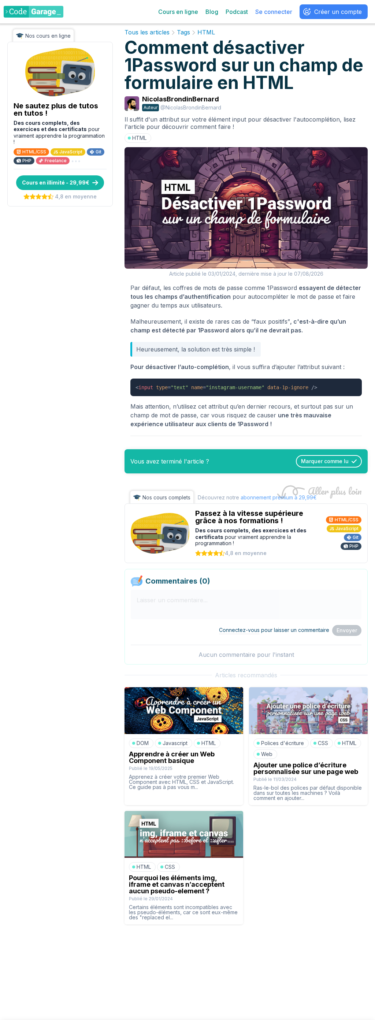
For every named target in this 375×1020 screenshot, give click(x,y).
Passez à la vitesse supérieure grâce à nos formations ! (249, 517)
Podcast (237, 11)
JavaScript (70, 152)
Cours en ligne (178, 11)
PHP (26, 160)
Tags (183, 32)
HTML (206, 32)
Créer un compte (338, 11)
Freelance (56, 160)
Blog (211, 11)
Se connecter (273, 11)
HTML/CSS (34, 152)
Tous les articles (147, 32)
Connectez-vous (239, 630)
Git (98, 152)
